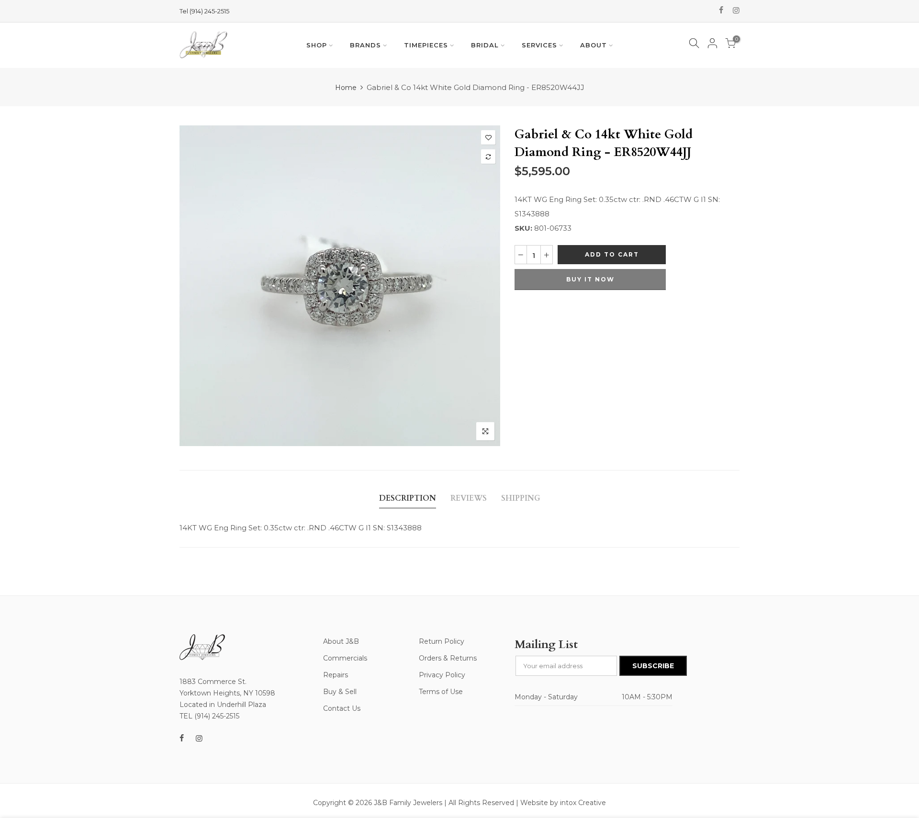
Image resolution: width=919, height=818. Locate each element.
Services (539, 45)
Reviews (468, 498)
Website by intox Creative (563, 802)
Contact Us (341, 708)
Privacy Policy (442, 675)
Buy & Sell (340, 691)
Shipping (520, 498)
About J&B (341, 641)
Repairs (335, 675)
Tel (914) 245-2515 (204, 11)
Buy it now (590, 279)
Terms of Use (441, 691)
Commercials (345, 658)
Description (407, 498)
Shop (316, 45)
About (593, 45)
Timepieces (426, 45)
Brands (365, 45)
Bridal (485, 45)
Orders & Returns (448, 658)
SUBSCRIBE (653, 665)
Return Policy (441, 641)
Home (346, 87)
